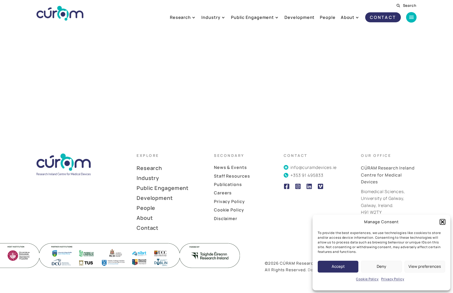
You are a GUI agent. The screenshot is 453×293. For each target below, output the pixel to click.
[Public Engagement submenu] (281, 17)
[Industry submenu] (227, 17)
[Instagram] (298, 186)
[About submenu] (361, 17)
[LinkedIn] (309, 186)
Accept (338, 266)
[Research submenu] (197, 17)
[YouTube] (320, 186)
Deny (381, 266)
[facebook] (287, 186)
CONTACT (383, 17)
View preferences (424, 266)
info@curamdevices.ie (313, 167)
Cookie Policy (367, 279)
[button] (442, 222)
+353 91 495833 (306, 175)
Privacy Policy (392, 279)
